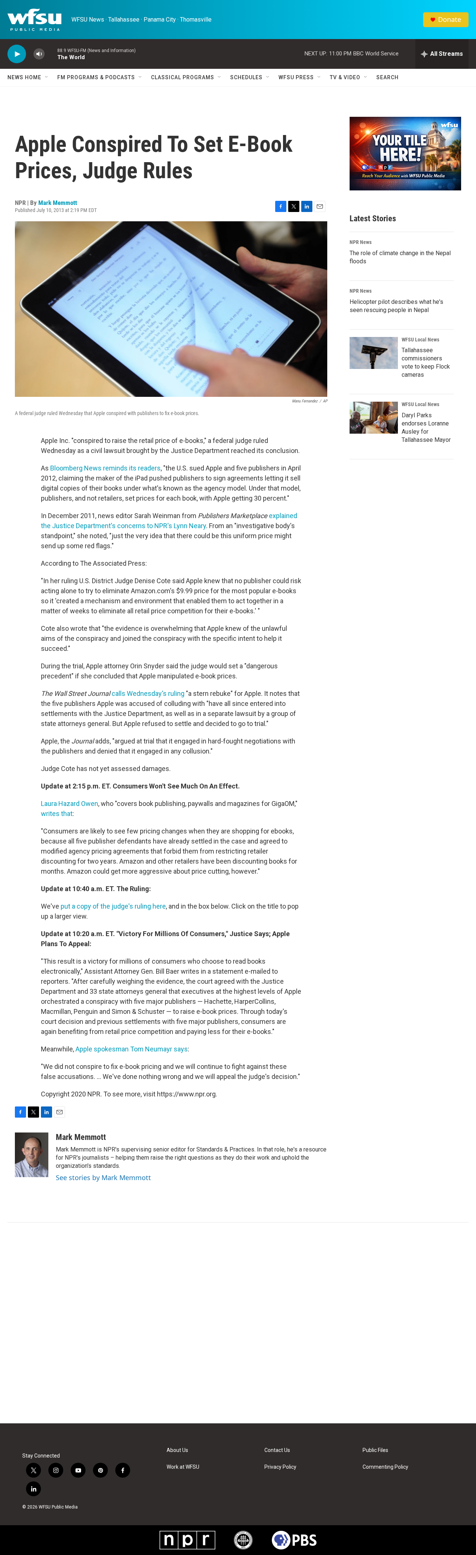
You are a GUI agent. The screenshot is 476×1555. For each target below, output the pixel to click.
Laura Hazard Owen (69, 803)
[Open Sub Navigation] (47, 77)
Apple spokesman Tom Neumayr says (131, 1049)
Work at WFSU (183, 1467)
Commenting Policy (385, 1467)
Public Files (375, 1450)
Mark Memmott (57, 202)
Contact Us (277, 1450)
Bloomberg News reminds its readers (105, 468)
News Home (24, 77)
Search (387, 77)
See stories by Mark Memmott (103, 1177)
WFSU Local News (420, 340)
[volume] (39, 54)
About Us (177, 1450)
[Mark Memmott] (31, 1154)
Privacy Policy (280, 1467)
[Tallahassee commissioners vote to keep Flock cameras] (374, 353)
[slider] (51, 54)
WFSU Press (296, 77)
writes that (57, 813)
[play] (17, 54)
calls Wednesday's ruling (148, 693)
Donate (449, 19)
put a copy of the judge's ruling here (113, 906)
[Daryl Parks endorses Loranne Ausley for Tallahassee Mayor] (374, 418)
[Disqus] (238, 1323)
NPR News (361, 242)
